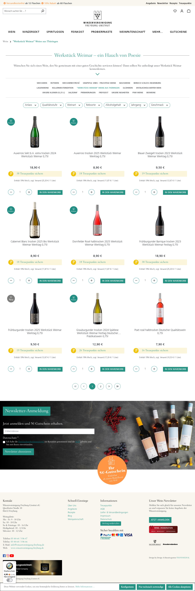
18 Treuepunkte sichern (92, 173)
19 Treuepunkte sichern (155, 173)
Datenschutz (106, 519)
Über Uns (72, 506)
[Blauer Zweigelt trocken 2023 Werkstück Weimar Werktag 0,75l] (160, 131)
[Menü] (14, 562)
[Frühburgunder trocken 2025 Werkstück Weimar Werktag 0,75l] (35, 308)
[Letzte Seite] (117, 386)
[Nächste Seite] (109, 386)
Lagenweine (43, 88)
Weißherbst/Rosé (71, 83)
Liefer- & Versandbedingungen (114, 512)
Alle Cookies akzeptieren (179, 587)
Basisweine (124, 83)
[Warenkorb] (188, 11)
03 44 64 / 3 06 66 (19, 542)
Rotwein (55, 83)
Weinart (72, 105)
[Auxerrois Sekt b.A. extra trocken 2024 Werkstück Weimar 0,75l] (35, 131)
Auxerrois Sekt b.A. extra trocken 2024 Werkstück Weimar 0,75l (35, 155)
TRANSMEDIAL (183, 558)
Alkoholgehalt (114, 105)
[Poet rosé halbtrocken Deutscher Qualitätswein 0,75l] (160, 308)
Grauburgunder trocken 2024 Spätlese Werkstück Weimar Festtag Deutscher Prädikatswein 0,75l (97, 333)
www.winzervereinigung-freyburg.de (27, 548)
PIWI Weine (137, 92)
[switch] (9, 580)
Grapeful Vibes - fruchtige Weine (99, 83)
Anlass (29, 105)
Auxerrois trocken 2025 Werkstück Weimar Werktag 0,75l (97, 155)
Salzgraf (72, 92)
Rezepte (173, 3)
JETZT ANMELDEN (160, 520)
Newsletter (162, 3)
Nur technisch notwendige (151, 587)
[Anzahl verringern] (11, 192)
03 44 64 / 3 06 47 (19, 539)
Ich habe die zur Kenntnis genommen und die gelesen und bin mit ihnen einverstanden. (48, 443)
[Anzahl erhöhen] (29, 192)
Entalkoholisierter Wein (148, 88)
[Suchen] (42, 11)
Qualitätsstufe (50, 105)
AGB (77, 442)
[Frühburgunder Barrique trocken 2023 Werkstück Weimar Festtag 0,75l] (160, 220)
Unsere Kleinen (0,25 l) (53, 92)
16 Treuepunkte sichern (155, 350)
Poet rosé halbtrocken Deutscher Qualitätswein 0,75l (160, 332)
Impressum (105, 516)
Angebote (151, 3)
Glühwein (128, 88)
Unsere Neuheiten (120, 92)
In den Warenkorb (50, 192)
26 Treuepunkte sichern (92, 350)
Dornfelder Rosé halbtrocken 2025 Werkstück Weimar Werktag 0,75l (97, 243)
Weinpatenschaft (75, 519)
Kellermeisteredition (62, 88)
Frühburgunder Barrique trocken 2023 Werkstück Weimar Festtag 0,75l (160, 243)
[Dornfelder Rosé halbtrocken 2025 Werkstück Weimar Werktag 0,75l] (97, 220)
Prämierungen (88, 92)
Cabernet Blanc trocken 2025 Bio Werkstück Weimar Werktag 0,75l (35, 243)
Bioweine (150, 92)
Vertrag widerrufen (110, 523)
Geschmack (157, 105)
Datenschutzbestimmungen (31, 442)
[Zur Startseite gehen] (97, 18)
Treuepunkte (185, 3)
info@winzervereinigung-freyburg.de (27, 545)
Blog (70, 516)
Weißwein (42, 83)
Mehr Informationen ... (85, 587)
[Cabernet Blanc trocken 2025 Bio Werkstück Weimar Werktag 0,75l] (35, 220)
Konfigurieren (127, 587)
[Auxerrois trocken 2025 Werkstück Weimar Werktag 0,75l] (97, 131)
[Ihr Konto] (181, 11)
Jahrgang (136, 105)
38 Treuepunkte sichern (30, 173)
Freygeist (103, 92)
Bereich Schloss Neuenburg (147, 83)
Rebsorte (91, 105)
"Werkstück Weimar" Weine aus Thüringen (98, 88)
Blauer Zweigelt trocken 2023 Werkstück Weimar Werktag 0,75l (160, 155)
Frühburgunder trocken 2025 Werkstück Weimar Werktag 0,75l (35, 332)
